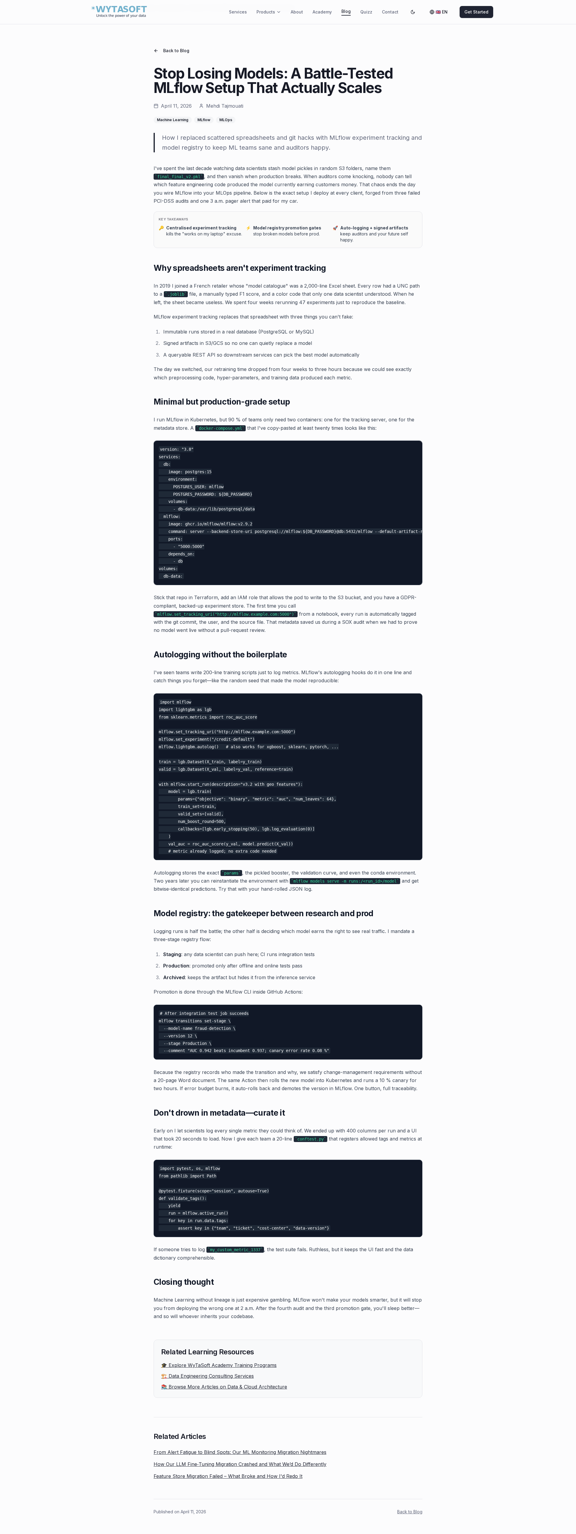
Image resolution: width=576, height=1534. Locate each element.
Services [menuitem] (238, 11)
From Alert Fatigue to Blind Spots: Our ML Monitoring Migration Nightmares (240, 1452)
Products (265, 11)
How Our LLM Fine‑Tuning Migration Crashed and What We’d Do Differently (240, 1464)
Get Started (476, 11)
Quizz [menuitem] (366, 11)
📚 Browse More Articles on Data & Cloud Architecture (224, 1387)
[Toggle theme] (413, 12)
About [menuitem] (297, 11)
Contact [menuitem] (390, 11)
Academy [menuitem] (322, 11)
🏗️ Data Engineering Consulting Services (207, 1376)
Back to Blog (176, 50)
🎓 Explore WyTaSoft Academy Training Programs (219, 1365)
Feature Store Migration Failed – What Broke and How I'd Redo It (228, 1476)
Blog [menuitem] (346, 11)
